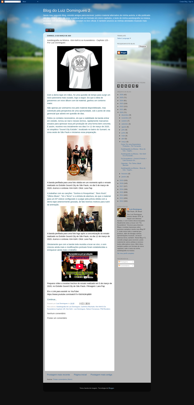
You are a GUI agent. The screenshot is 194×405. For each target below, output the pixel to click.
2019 (122, 180)
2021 (122, 109)
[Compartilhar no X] (85, 303)
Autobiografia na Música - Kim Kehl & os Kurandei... (133, 155)
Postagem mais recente (58, 374)
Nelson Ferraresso (92, 309)
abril (123, 139)
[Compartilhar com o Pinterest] (89, 303)
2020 (122, 112)
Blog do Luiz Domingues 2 (66, 10)
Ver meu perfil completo (125, 253)
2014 (122, 195)
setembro (125, 124)
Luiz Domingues (79, 309)
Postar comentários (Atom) (62, 379)
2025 (122, 97)
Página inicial (80, 374)
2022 (122, 106)
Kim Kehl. (69, 309)
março (123, 142)
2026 (122, 94)
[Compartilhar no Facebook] (87, 303)
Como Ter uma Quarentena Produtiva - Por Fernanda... (131, 145)
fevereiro (124, 174)
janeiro (124, 177)
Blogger (111, 388)
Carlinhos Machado (88, 306)
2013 (122, 198)
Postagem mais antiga (101, 374)
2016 (122, 189)
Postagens (124, 262)
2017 (122, 186)
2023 (122, 103)
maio (123, 136)
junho (123, 133)
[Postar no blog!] (82, 303)
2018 (122, 183)
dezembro (125, 115)
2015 (122, 192)
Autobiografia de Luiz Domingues (68, 306)
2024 (122, 100)
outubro (124, 121)
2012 (122, 201)
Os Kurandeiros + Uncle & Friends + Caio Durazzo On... (134, 159)
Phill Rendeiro (105, 309)
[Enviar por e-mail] (80, 303)
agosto (124, 127)
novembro (125, 118)
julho (123, 130)
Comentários (124, 266)
